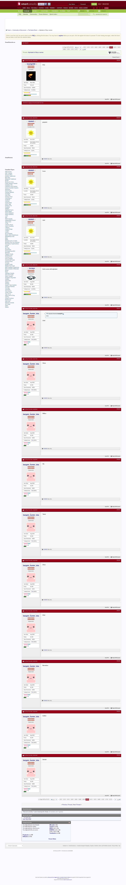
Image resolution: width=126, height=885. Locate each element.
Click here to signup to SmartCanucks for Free (33, 102)
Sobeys (7, 279)
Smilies (52, 826)
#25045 (118, 509)
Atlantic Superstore (10, 176)
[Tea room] (94, 8)
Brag (82, 11)
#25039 (118, 215)
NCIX (6, 246)
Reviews (71, 7)
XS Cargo (7, 304)
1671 (115, 47)
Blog (20, 11)
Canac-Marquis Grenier (11, 183)
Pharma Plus (8, 257)
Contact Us (65, 845)
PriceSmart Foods (10, 260)
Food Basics (8, 198)
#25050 (118, 755)
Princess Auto (9, 261)
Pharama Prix (8, 255)
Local (92, 11)
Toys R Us (8, 294)
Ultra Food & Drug (10, 295)
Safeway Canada (9, 273)
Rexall (6, 270)
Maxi (6, 238)
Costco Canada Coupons (11, 188)
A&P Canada (8, 173)
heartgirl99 (31, 64)
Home (24, 7)
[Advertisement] (56, 110)
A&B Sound (8, 171)
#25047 (118, 610)
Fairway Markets (9, 192)
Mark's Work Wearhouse (11, 235)
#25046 (118, 560)
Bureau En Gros (9, 182)
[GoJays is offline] (31, 277)
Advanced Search (101, 14)
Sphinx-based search (68, 879)
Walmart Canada (9, 302)
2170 (76, 49)
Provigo (7, 263)
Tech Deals (34, 7)
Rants (76, 7)
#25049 (118, 711)
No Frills (7, 248)
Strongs (7, 283)
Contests (59, 7)
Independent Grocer (10, 220)
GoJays (32, 268)
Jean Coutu (8, 221)
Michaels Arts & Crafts (11, 241)
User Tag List (25, 43)
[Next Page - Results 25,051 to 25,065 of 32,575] (80, 49)
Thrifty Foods (8, 292)
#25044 (118, 459)
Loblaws (7, 227)
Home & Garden (83, 7)
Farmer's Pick (8, 196)
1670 (111, 47)
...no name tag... (27, 818)
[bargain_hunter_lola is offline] (31, 325)
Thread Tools (115, 57)
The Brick (7, 289)
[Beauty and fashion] (97, 8)
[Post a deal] (106, 8)
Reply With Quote (116, 99)
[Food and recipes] (99, 8)
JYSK (6, 223)
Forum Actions (43, 14)
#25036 (118, 60)
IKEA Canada (8, 219)
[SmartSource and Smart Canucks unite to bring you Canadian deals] (12, 161)
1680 (64, 49)
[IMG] (51, 828)
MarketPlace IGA (9, 236)
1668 (103, 47)
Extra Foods (8, 191)
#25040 (118, 264)
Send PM (107, 99)
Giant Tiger (8, 204)
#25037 (118, 117)
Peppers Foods (9, 254)
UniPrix (7, 297)
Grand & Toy (8, 205)
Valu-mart (7, 301)
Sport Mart (8, 280)
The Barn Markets (10, 286)
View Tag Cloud (27, 819)
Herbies (7, 208)
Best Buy (7, 177)
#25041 (118, 308)
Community (33, 14)
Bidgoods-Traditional (10, 179)
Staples (7, 282)
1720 (68, 49)
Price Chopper (9, 258)
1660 (100, 47)
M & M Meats (8, 233)
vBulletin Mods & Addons (65, 877)
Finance (65, 7)
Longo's (7, 230)
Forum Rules (52, 839)
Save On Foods (9, 274)
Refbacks (25, 836)
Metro (6, 239)
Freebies (53, 7)
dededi (31, 121)
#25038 (118, 166)
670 (85, 47)
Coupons (41, 7)
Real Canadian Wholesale (12, 269)
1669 (107, 47)
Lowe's (7, 232)
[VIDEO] (52, 830)
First (77, 47)
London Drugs (8, 229)
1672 (119, 47)
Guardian (7, 207)
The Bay (7, 288)
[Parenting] (102, 8)
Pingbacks (26, 835)
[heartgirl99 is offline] (31, 76)
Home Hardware (9, 213)
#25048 (118, 661)
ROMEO (46, 158)
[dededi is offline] (31, 133)
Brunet (7, 180)
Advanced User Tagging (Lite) (53, 877)
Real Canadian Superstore (12, 267)
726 (32, 339)
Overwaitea (8, 249)
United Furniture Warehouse (9, 299)
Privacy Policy (115, 845)
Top (68, 11)
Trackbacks (53, 833)
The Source (8, 291)
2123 (115, 52)
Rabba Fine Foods (10, 266)
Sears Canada (9, 276)
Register (105, 4)
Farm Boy (7, 195)
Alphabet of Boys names (35, 52)
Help (99, 4)
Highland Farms (9, 210)
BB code (52, 825)
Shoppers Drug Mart (10, 277)
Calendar (25, 14)
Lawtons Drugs (9, 224)
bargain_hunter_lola (31, 313)
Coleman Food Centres (11, 186)
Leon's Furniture (9, 226)
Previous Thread (67, 804)
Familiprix (7, 193)
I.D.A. (6, 216)
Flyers (47, 7)
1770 (72, 49)
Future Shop (8, 202)
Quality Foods (9, 264)
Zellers (7, 307)
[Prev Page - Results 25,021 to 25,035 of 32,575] (80, 47)
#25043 (118, 409)
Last (83, 49)
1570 (92, 47)
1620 (96, 47)
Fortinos (7, 201)
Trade (104, 11)
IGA (6, 217)
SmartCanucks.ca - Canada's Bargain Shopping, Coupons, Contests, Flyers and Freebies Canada (90, 845)
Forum (27, 11)
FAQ (20, 14)
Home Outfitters (9, 214)
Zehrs (6, 305)
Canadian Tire (8, 185)
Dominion (7, 189)
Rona (6, 271)
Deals (28, 7)
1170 (88, 47)
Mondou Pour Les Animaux (12, 242)
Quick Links (53, 14)
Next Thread (76, 804)
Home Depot (8, 211)
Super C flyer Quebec (11, 285)
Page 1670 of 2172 (68, 47)
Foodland (7, 199)
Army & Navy (8, 174)
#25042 (118, 358)
